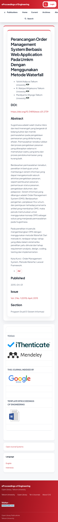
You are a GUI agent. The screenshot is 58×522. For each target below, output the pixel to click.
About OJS (46, 495)
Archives (46, 12)
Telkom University (8, 495)
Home (24, 12)
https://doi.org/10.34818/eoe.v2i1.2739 (29, 111)
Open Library (22, 495)
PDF (19, 271)
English (8, 463)
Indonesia (9, 468)
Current (34, 12)
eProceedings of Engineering (15, 4)
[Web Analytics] (8, 506)
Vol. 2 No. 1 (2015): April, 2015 (24, 298)
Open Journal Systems (14, 447)
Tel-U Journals (35, 495)
